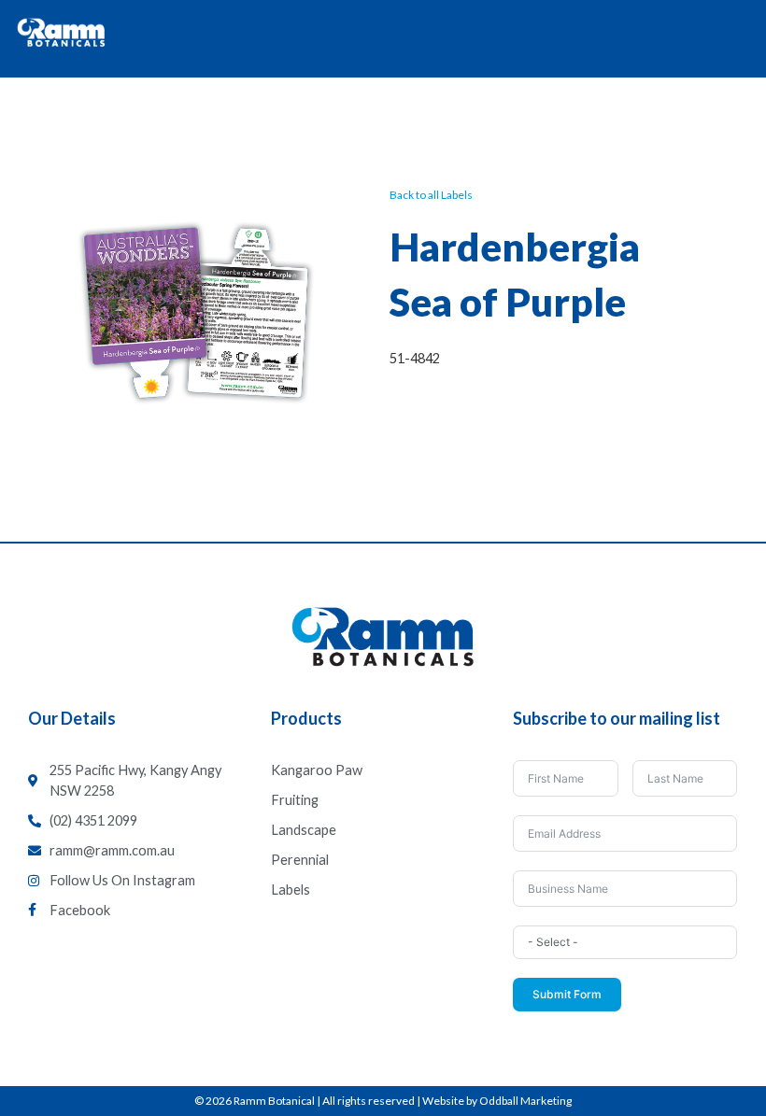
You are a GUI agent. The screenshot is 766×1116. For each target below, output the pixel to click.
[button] (734, 34)
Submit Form (567, 994)
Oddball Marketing (525, 1101)
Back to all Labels (431, 195)
